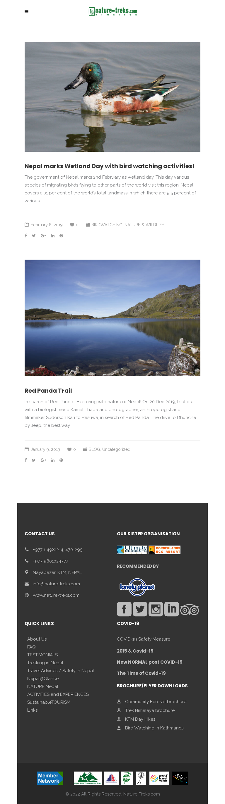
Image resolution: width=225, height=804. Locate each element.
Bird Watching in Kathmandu (154, 728)
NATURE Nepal (42, 686)
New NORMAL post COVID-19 (150, 662)
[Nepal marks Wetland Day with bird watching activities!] (112, 97)
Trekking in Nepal (45, 662)
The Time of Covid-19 (141, 673)
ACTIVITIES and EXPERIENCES (58, 694)
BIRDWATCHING (106, 224)
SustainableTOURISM (48, 702)
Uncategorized (116, 449)
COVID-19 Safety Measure (143, 639)
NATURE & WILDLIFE (144, 224)
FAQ (31, 647)
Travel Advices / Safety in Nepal (60, 670)
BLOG (94, 449)
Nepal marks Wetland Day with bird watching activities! (109, 166)
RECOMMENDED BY (138, 566)
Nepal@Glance (43, 678)
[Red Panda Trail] (112, 318)
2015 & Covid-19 (135, 651)
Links (32, 710)
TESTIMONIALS (42, 655)
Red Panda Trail (48, 391)
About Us (37, 639)
